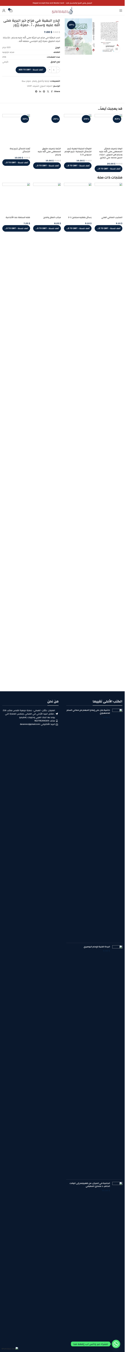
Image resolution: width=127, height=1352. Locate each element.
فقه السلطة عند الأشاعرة (18, 413)
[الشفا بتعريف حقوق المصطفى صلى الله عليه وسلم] (47, 230)
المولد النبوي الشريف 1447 (39, 86)
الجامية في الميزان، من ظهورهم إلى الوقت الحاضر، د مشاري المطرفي (90, 1185)
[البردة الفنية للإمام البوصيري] (117, 1061)
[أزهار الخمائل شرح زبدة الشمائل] (16, 130)
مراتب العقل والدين (52, 413)
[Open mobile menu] (121, 10)
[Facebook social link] (52, 91)
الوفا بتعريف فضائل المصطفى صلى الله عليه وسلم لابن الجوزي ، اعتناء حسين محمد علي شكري (110, 153)
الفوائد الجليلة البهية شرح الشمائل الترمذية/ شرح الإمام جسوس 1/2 (78, 152)
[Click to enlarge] (116, 48)
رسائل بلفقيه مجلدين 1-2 (80, 413)
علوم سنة (26, 81)
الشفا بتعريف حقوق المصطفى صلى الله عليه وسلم (49, 350)
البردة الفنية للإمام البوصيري (97, 946)
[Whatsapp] (116, 1344)
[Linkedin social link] (40, 91)
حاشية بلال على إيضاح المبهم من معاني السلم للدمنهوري (88, 712)
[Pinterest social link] (44, 91)
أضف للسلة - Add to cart (31, 70)
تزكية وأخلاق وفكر (40, 81)
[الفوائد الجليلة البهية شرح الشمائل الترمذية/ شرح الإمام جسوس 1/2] (78, 130)
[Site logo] (62, 10)
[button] (108, 168)
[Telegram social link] (36, 91)
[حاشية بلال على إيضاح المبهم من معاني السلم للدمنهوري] (117, 825)
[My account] (4, 10)
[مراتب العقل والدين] (47, 395)
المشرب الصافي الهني (111, 413)
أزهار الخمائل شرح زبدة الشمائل (20, 150)
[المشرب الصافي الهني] (108, 395)
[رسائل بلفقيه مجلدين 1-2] (78, 395)
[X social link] (48, 91)
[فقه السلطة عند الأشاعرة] (16, 395)
